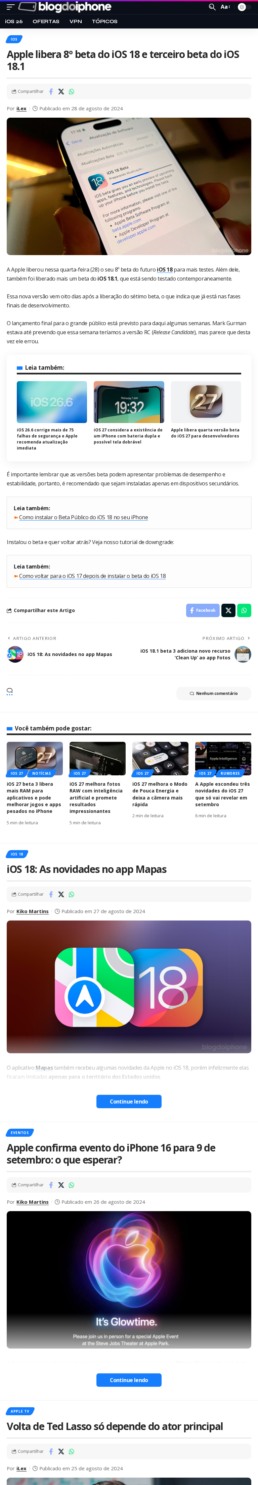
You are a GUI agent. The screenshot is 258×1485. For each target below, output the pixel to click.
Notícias (41, 773)
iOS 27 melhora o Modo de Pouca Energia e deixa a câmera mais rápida (159, 794)
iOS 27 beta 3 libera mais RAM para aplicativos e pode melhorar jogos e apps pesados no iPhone (34, 797)
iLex (21, 108)
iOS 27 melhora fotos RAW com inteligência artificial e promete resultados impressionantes (96, 797)
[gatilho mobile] (12, 7)
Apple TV (20, 1411)
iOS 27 (17, 773)
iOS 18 (17, 854)
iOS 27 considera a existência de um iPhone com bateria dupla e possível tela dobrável (128, 436)
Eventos (20, 1132)
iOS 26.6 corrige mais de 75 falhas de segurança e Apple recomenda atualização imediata (47, 439)
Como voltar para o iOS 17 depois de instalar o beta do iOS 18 (92, 576)
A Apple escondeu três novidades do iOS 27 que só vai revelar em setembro (222, 794)
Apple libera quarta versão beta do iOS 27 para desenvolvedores (205, 433)
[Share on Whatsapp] (71, 91)
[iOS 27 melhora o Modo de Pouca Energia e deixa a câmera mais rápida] (160, 758)
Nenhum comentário (217, 693)
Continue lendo (129, 1101)
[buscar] (212, 7)
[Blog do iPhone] (66, 7)
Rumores (230, 773)
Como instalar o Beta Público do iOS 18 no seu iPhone (83, 517)
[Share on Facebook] (50, 91)
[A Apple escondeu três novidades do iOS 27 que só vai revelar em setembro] (223, 758)
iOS (14, 39)
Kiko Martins (32, 911)
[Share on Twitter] (61, 91)
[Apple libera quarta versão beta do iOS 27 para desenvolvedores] (206, 402)
